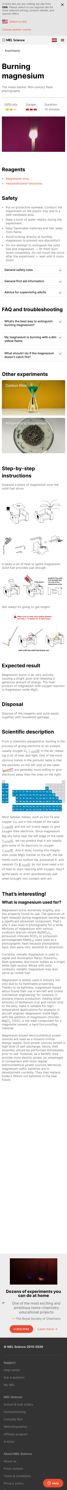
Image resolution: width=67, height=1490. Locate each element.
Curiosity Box (13, 1419)
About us (10, 1461)
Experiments (12, 50)
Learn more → (48, 1329)
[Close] (62, 4)
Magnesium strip (17, 178)
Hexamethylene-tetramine (24, 183)
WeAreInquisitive (15, 1426)
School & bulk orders (18, 1404)
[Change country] (54, 40)
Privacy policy (14, 1483)
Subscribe (21, 1329)
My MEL (9, 1385)
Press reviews (13, 1468)
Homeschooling (15, 1412)
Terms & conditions (17, 1476)
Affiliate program (16, 1434)
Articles (9, 1441)
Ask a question (14, 1377)
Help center (12, 1370)
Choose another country (16, 29)
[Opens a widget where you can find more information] (53, 1483)
